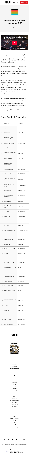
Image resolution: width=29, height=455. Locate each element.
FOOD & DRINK (21, 143)
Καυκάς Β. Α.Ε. (7, 221)
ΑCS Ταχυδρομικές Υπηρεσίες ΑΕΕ (10, 300)
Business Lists (14, 362)
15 (2, 239)
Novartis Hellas (7, 315)
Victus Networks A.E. (8, 324)
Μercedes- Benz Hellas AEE (10, 235)
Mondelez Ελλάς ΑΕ (8, 258)
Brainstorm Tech (14, 402)
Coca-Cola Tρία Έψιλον (9, 143)
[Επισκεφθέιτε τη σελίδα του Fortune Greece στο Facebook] (4, 439)
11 (2, 185)
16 (2, 258)
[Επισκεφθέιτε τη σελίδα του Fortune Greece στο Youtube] (16, 439)
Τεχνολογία (14, 380)
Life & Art (14, 378)
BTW (14, 445)
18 (2, 281)
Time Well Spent (14, 406)
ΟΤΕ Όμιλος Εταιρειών (9, 169)
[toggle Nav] (2, 2)
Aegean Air (6, 128)
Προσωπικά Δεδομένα (14, 427)
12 (2, 196)
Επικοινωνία (14, 420)
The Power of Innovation (14, 400)
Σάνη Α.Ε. (6, 305)
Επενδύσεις (14, 382)
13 (2, 212)
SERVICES (20, 128)
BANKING (20, 179)
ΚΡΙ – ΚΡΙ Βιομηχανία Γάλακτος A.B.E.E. (8, 195)
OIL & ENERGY (21, 216)
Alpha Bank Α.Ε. (7, 201)
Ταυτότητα (14, 416)
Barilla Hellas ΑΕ (7, 174)
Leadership (14, 388)
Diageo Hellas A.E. (8, 212)
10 (2, 174)
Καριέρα (14, 386)
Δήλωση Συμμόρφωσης (14, 418)
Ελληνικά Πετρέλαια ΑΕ (9, 276)
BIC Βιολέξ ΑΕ (7, 244)
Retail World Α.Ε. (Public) (9, 290)
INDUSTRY (20, 132)
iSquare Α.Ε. (6, 272)
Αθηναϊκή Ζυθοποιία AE (9, 262)
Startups (14, 384)
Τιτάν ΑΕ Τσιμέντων (8, 158)
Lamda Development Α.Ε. (9, 295)
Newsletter (14, 422)
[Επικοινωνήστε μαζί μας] (24, 439)
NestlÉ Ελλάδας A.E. (8, 319)
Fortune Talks (14, 366)
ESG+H (14, 396)
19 (2, 305)
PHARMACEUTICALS (23, 230)
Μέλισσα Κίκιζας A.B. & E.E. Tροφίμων (10, 185)
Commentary (14, 390)
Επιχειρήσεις (14, 377)
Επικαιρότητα (14, 375)
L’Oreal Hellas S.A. (8, 281)
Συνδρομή (14, 424)
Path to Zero (14, 408)
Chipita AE (6, 253)
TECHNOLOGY (21, 169)
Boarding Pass (14, 398)
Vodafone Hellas (7, 190)
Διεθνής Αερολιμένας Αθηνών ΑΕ (10, 153)
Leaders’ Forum (14, 364)
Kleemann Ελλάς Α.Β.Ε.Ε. (9, 286)
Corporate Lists (14, 360)
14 (2, 221)
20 (2, 315)
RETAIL (20, 138)
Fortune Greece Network (14, 368)
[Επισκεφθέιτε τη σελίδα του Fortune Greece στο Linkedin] (12, 439)
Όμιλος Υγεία (6, 310)
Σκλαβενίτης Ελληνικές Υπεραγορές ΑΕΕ (8, 138)
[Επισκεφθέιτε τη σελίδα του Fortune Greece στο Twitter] (8, 439)
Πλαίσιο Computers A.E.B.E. (10, 267)
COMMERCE (21, 221)
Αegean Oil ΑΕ (7, 216)
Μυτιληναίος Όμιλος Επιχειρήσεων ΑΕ (8, 164)
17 (2, 267)
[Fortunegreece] (7, 3)
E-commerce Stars (14, 404)
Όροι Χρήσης (14, 426)
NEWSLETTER (24, 2)
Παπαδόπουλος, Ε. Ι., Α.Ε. (9, 249)
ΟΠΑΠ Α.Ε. (6, 225)
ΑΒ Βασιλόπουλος (7, 148)
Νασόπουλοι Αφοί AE (8, 239)
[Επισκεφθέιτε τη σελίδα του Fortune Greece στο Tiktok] (20, 439)
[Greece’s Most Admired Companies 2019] (14, 16)
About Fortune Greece (14, 414)
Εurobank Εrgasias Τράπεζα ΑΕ (9, 179)
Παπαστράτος (7, 132)
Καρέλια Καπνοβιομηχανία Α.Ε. (9, 206)
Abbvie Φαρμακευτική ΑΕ (9, 230)
